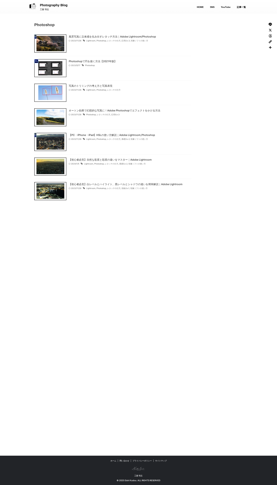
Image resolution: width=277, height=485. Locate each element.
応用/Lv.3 (126, 40)
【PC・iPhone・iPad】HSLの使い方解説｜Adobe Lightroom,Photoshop (112, 135)
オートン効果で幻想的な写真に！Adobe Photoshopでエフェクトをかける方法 (114, 110)
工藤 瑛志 (138, 475)
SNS (212, 7)
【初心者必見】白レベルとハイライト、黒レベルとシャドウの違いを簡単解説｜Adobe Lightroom (125, 184)
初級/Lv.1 (125, 188)
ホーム (113, 461)
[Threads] (270, 36)
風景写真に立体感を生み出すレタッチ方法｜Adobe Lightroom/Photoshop (112, 36)
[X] (270, 30)
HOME (200, 7)
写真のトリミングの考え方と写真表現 (90, 85)
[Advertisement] (227, 63)
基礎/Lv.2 (126, 139)
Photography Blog (53, 5)
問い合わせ (124, 461)
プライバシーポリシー (142, 461)
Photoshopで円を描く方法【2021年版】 (93, 61)
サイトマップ (161, 461)
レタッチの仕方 (114, 40)
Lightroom (91, 40)
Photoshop (101, 40)
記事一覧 (241, 7)
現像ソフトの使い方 (139, 40)
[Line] (270, 24)
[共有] (270, 47)
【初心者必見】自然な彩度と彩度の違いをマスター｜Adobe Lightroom (110, 159)
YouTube (226, 7)
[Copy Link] (270, 42)
